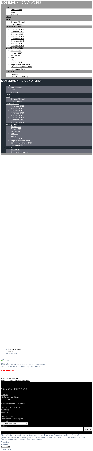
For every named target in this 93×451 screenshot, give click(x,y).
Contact (10, 71)
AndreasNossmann (15, 349)
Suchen (4, 426)
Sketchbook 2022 (17, 32)
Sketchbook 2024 (14, 27)
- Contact (4, 394)
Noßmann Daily (21, 2)
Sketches (14, 14)
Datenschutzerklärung (19, 76)
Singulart (4, 412)
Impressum (15, 74)
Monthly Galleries (14, 48)
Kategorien (5, 421)
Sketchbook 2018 (17, 41)
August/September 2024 (20, 64)
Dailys (8, 17)
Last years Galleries (18, 69)
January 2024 (16, 50)
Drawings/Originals (18, 22)
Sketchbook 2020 (17, 36)
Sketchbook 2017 (17, 43)
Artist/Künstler (16, 9)
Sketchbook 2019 (17, 39)
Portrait (11, 351)
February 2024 (16, 53)
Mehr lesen (5, 446)
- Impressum (6, 399)
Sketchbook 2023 (17, 29)
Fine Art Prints (16, 24)
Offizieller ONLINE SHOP (10, 407)
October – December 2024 (21, 67)
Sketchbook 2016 (17, 45)
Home (8, 7)
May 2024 (14, 60)
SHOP (8, 19)
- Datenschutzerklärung (10, 397)
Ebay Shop (5, 409)
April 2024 (14, 57)
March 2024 (15, 55)
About (13, 12)
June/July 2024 (16, 62)
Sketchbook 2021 (17, 34)
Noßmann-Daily (7, 416)
